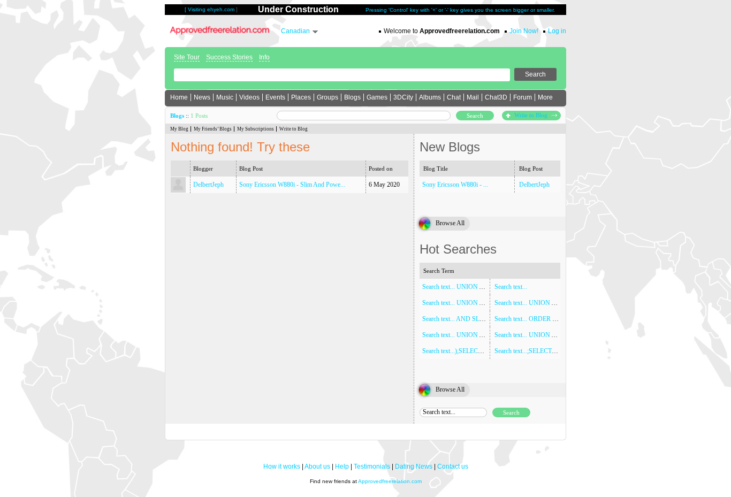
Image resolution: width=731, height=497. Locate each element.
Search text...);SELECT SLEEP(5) (465, 351)
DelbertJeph (208, 184)
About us (317, 466)
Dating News (413, 466)
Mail (473, 97)
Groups (327, 97)
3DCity (403, 97)
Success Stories (229, 57)
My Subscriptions (255, 129)
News (202, 97)
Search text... (510, 286)
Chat (454, 97)
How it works (281, 466)
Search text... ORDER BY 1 (530, 319)
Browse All (450, 223)
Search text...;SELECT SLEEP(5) (537, 351)
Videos (249, 97)
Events (275, 97)
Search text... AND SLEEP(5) (460, 319)
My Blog (179, 129)
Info (264, 57)
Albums (430, 97)
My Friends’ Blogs (213, 129)
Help (342, 466)
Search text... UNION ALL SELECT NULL (550, 303)
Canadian (295, 31)
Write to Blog (531, 115)
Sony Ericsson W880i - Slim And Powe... (292, 184)
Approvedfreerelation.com (390, 481)
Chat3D (496, 97)
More (545, 97)
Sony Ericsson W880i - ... (455, 184)
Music (224, 97)
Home (179, 97)
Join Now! (523, 31)
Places (301, 97)
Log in (557, 31)
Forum (522, 97)
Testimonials (372, 466)
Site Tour (187, 57)
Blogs (352, 97)
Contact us (452, 466)
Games (377, 97)
